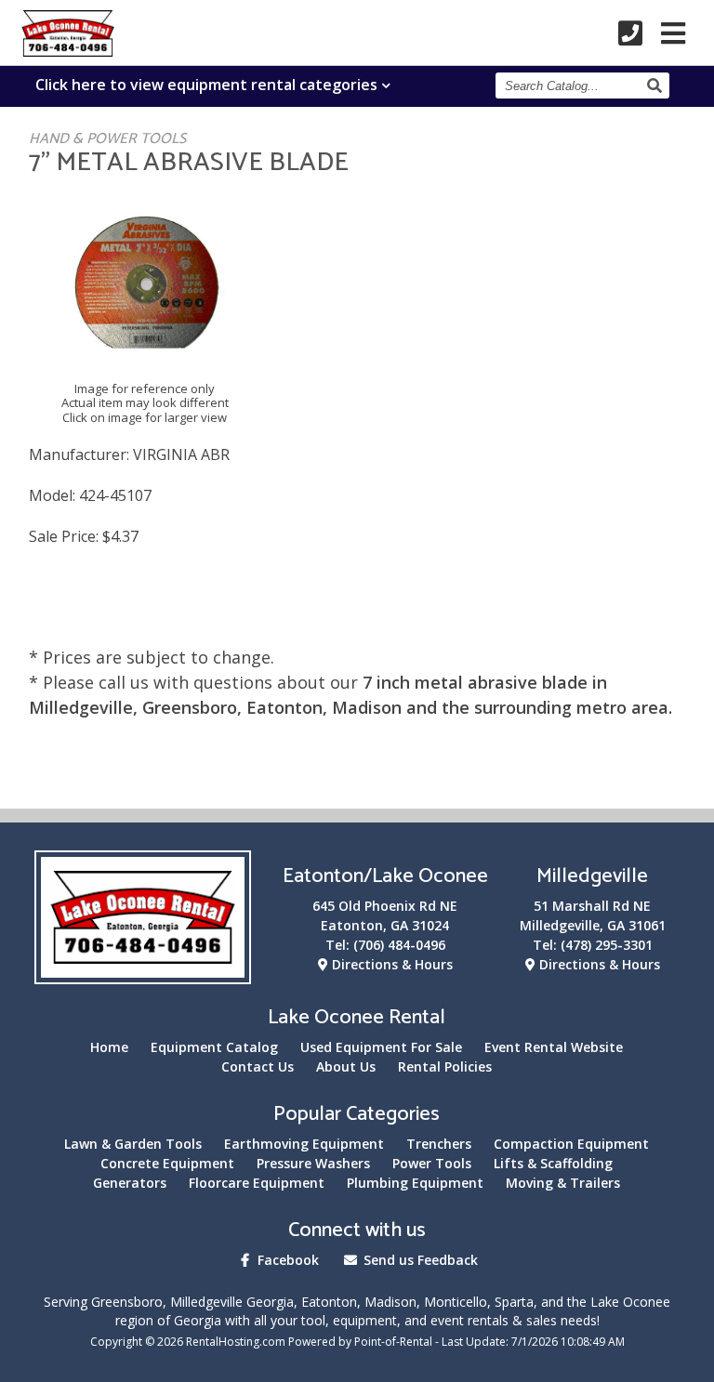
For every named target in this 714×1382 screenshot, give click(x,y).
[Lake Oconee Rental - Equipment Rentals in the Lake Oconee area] (67, 50)
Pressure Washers (313, 1163)
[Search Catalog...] (657, 85)
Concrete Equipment (167, 1163)
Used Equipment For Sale (381, 1047)
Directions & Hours (390, 964)
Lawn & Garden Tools (133, 1143)
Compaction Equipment (571, 1143)
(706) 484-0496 (399, 945)
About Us (346, 1066)
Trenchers (438, 1143)
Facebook (286, 1260)
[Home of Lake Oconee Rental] (143, 972)
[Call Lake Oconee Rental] (630, 33)
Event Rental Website (553, 1047)
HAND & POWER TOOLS (107, 138)
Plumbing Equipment (415, 1182)
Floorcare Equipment (256, 1182)
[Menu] (673, 33)
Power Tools (431, 1163)
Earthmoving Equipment (304, 1143)
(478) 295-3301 (607, 945)
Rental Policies (445, 1066)
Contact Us (257, 1066)
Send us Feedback (419, 1260)
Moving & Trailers (563, 1182)
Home (109, 1047)
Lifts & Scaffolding (553, 1163)
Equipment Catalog (214, 1047)
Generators (129, 1182)
